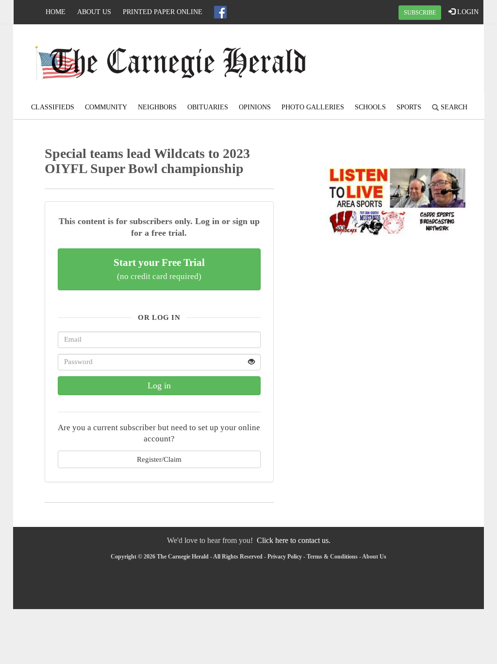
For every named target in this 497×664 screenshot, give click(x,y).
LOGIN (467, 12)
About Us (94, 12)
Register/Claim (159, 459)
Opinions (255, 107)
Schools (370, 107)
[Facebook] (220, 12)
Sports (409, 107)
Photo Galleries (313, 107)
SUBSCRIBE (420, 12)
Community (106, 107)
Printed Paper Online (162, 12)
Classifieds (52, 107)
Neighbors (157, 107)
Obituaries (207, 107)
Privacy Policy (284, 556)
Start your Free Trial (159, 269)
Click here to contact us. (294, 540)
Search (453, 107)
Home (56, 12)
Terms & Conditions (332, 556)
